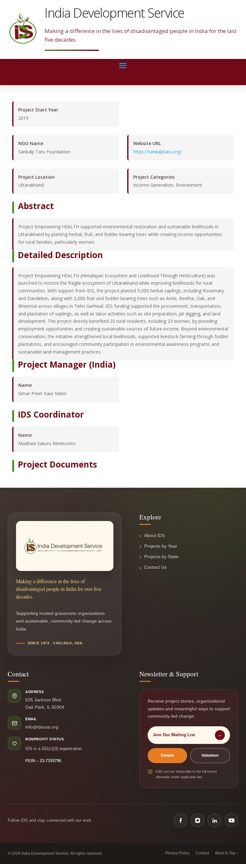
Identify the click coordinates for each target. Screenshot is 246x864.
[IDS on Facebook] (180, 820)
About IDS (154, 535)
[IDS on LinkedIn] (214, 820)
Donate (167, 755)
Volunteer (210, 755)
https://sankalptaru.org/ (157, 152)
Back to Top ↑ (226, 853)
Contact (202, 853)
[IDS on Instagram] (197, 820)
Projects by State (161, 556)
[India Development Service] (23, 28)
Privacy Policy (177, 853)
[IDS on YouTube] (231, 820)
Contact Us (155, 567)
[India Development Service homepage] (64, 546)
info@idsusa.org (41, 727)
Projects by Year (160, 546)
